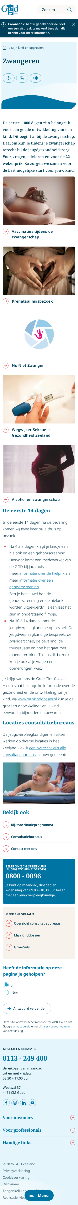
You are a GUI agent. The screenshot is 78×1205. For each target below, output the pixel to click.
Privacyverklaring (16, 1170)
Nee (14, 992)
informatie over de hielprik (41, 573)
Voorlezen (36, 78)
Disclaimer (11, 1184)
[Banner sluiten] (74, 24)
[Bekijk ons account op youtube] (32, 1102)
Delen (9, 78)
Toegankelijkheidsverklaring (25, 1190)
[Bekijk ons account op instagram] (15, 1102)
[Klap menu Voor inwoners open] (72, 1117)
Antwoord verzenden (30, 1008)
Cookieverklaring (16, 1177)
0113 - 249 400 (25, 1058)
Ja (13, 984)
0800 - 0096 (23, 875)
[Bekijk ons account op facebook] (6, 1102)
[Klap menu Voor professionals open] (72, 1130)
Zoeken (48, 9)
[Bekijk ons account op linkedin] (23, 1102)
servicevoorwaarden (57, 1026)
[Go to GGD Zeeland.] (4, 47)
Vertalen (22, 78)
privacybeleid (21, 1026)
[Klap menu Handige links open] (72, 1142)
